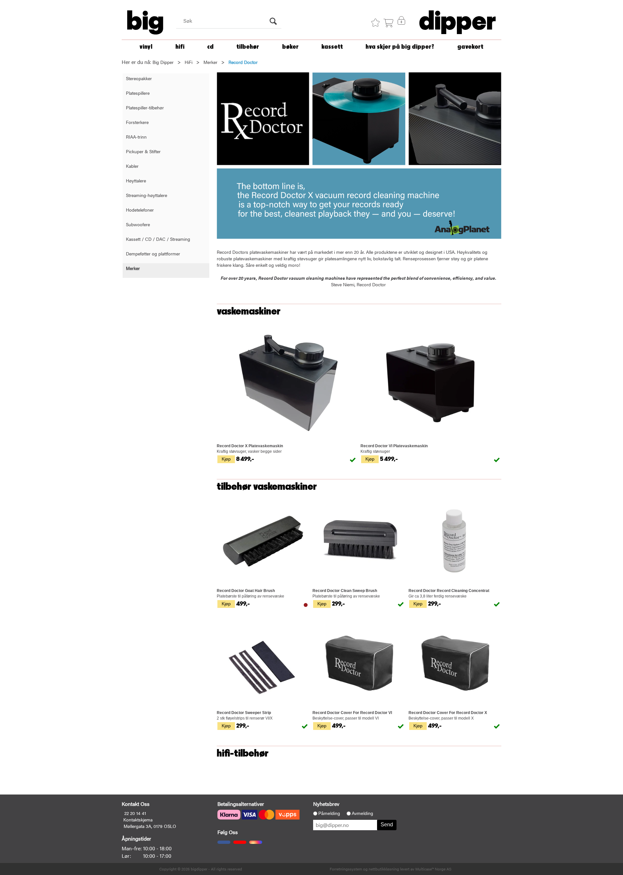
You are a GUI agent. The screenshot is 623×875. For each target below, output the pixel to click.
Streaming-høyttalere (146, 195)
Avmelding (362, 813)
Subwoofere (138, 224)
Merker (210, 62)
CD (210, 47)
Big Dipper (163, 62)
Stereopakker (139, 78)
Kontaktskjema (138, 819)
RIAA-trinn (136, 136)
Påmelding (329, 813)
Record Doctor (243, 62)
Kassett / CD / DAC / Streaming (158, 239)
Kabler (132, 166)
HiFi (180, 47)
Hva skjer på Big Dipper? (400, 47)
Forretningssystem (346, 869)
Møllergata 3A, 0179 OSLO (150, 826)
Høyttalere (136, 180)
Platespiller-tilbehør (145, 107)
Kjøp (226, 458)
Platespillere (138, 93)
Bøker (290, 47)
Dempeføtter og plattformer (153, 253)
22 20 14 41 (135, 813)
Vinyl (146, 47)
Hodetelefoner (140, 209)
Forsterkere (137, 122)
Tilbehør (248, 47)
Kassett (332, 47)
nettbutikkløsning (384, 869)
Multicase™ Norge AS (433, 869)
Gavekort (470, 47)
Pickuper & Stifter (143, 151)
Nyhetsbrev (326, 803)
